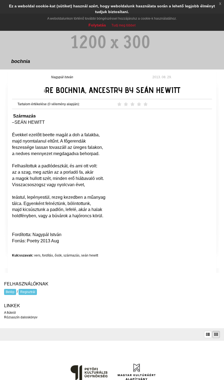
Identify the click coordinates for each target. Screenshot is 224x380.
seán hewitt (89, 255)
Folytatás (97, 25)
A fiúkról (10, 313)
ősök (58, 255)
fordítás (47, 255)
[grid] (216, 334)
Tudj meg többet (123, 25)
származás (71, 255)
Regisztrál (27, 292)
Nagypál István (62, 77)
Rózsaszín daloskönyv (20, 317)
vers (37, 255)
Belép (10, 292)
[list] (208, 334)
